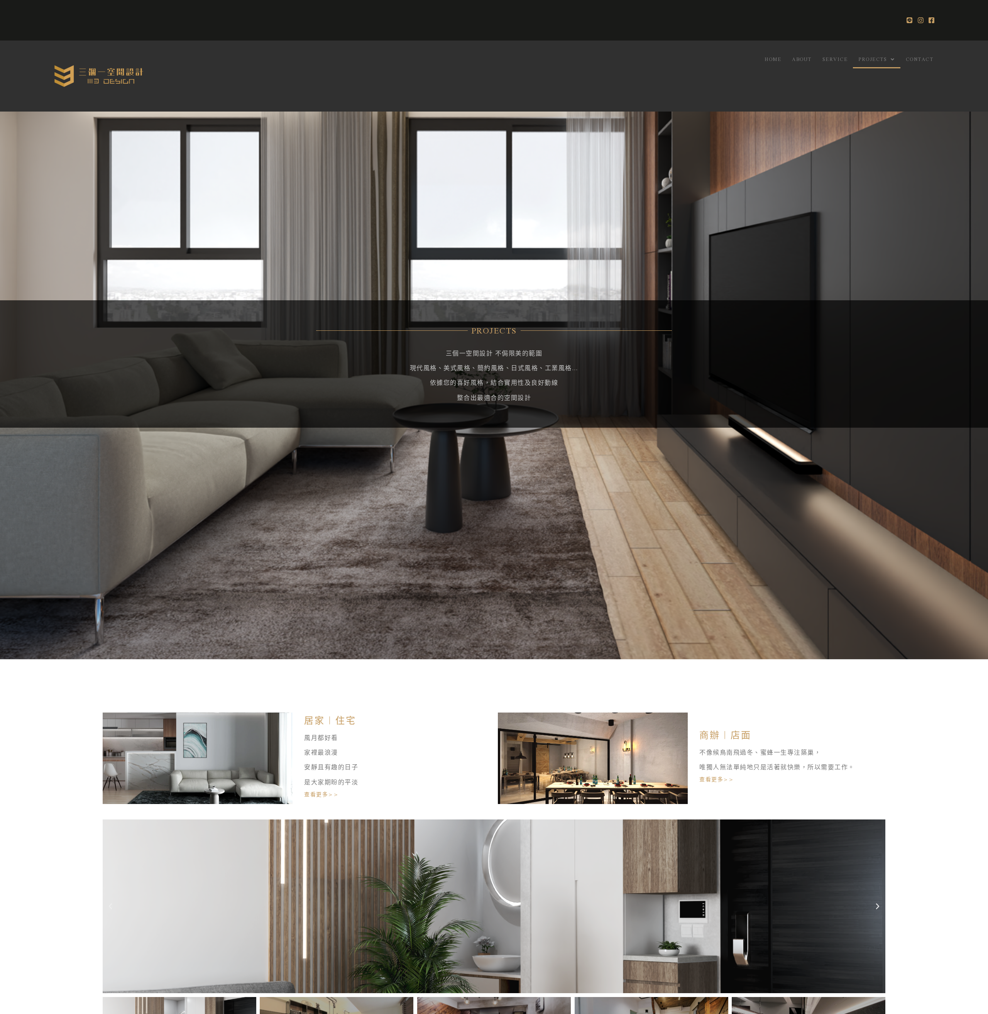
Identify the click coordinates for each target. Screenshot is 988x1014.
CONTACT (920, 59)
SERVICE (835, 59)
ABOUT (802, 59)
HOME (773, 59)
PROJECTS (872, 59)
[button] (110, 906)
